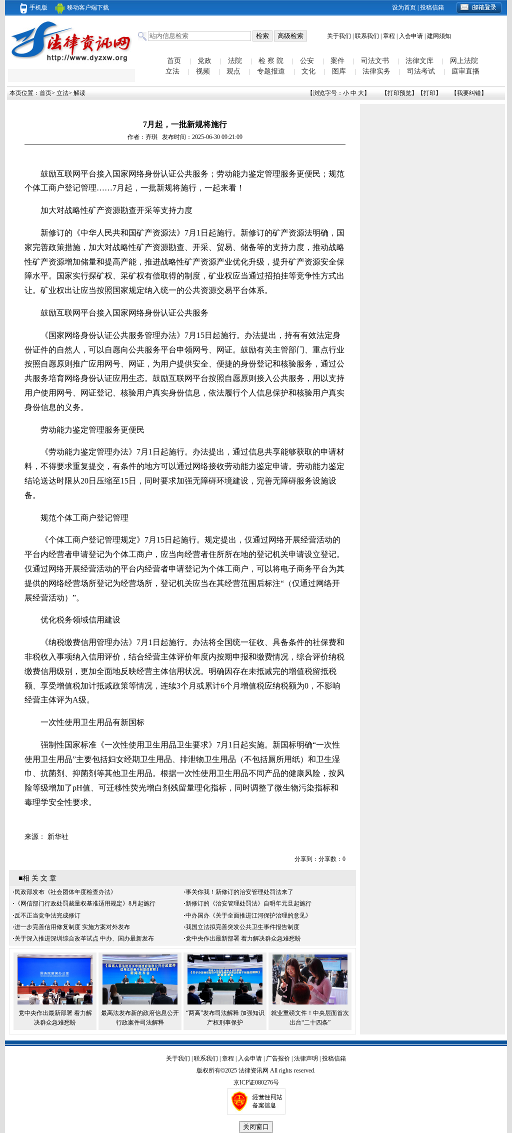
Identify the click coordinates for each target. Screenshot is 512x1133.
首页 (174, 60)
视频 (203, 71)
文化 (309, 71)
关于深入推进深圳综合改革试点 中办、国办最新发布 (84, 938)
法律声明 (306, 1058)
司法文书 (375, 60)
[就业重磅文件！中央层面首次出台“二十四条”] (310, 1002)
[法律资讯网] (71, 63)
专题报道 (271, 71)
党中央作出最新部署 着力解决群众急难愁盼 (243, 938)
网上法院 (464, 60)
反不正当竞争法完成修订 (47, 915)
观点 (233, 71)
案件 (337, 60)
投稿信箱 (432, 7)
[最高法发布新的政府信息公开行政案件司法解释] (140, 1002)
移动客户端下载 (88, 7)
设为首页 (404, 7)
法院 (235, 60)
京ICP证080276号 (256, 1082)
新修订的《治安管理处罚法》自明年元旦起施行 (249, 903)
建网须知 (439, 36)
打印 (430, 93)
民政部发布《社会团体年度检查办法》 (65, 892)
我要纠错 (469, 93)
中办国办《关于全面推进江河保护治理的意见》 (249, 915)
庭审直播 (466, 71)
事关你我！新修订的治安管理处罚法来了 (240, 892)
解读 (80, 93)
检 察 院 (271, 60)
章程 (389, 36)
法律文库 (420, 60)
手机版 (39, 7)
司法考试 (421, 71)
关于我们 (339, 36)
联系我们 (367, 36)
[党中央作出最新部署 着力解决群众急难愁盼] (55, 1002)
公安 (307, 60)
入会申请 (411, 36)
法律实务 (376, 71)
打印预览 (400, 93)
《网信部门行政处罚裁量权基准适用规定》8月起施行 (85, 903)
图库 (339, 71)
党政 (205, 60)
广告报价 (278, 1058)
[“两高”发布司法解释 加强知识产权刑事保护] (225, 1002)
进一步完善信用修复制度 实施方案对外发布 (72, 927)
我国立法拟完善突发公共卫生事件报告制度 (243, 927)
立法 (173, 71)
